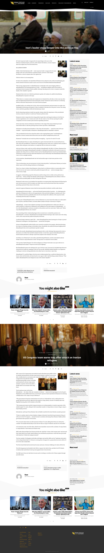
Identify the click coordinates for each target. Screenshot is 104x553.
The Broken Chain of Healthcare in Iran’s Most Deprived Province (78, 125)
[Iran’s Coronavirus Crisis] (79, 141)
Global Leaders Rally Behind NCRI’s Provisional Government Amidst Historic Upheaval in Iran (62, 311)
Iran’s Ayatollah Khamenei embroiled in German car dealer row (78, 166)
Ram (49, 51)
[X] (93, 7)
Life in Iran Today (73, 147)
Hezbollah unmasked (49, 270)
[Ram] (46, 51)
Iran (20, 308)
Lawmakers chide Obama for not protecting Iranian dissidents (25, 271)
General (71, 64)
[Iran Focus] (17, 3)
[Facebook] (91, 7)
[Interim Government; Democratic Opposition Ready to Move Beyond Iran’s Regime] (84, 301)
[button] (82, 2)
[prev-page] (50, 319)
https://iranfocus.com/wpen (29, 279)
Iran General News (73, 163)
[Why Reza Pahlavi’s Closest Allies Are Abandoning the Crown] (41, 301)
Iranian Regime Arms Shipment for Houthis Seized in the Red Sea (78, 79)
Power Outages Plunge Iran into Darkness (19, 310)
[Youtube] (26, 528)
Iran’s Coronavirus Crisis (76, 149)
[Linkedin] (58, 56)
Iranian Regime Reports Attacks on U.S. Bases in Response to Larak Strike (79, 90)
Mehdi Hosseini (84, 316)
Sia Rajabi (20, 315)
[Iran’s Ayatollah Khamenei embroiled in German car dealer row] (79, 157)
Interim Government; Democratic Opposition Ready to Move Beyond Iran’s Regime (84, 311)
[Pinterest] (56, 56)
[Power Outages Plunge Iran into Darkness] (19, 301)
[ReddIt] (61, 56)
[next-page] (53, 319)
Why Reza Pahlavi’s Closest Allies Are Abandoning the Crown (41, 310)
